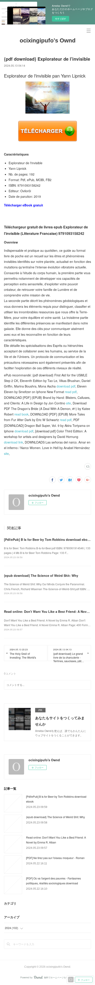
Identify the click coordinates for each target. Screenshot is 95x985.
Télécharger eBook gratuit (23, 205)
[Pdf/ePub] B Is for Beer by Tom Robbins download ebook (47, 539)
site (68, 403)
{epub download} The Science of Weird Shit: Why (41, 575)
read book (21, 414)
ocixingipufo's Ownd (48, 40)
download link (13, 442)
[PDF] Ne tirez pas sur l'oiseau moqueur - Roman (55, 858)
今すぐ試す (60, 18)
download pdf (66, 386)
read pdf (71, 392)
